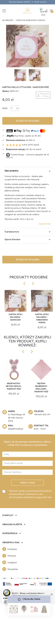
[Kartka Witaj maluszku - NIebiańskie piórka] (42, 301)
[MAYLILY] (27, 11)
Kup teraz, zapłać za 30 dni (27, 136)
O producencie (12, 232)
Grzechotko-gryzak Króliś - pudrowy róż (14, 386)
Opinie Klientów (12, 239)
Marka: (5, 91)
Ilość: (5, 108)
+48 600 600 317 (42, 415)
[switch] (6, 602)
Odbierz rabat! (27, 483)
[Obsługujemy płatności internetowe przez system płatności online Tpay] (27, 578)
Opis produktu (11, 171)
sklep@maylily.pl (15, 429)
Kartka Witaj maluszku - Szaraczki (15, 317)
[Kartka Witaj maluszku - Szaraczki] (15, 301)
